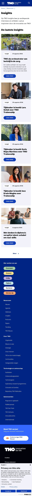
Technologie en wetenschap (13, 368)
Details (3, 487)
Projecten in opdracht (11, 401)
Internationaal (9, 419)
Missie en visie (9, 344)
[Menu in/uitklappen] (3, 3)
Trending (8, 327)
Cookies (7, 457)
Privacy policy (13, 487)
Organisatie (8, 340)
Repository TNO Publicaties (13, 391)
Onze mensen (9, 351)
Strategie (8, 348)
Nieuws (7, 304)
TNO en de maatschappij (12, 355)
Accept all (8, 491)
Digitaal (8, 283)
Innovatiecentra (10, 416)
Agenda (7, 308)
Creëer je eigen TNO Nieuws (16, 438)
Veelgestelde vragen (11, 363)
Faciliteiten (8, 372)
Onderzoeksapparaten (12, 376)
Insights (7, 316)
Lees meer (10, 76)
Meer (15, 253)
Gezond (8, 273)
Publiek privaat (9, 404)
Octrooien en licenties (12, 387)
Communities (9, 359)
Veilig (8, 278)
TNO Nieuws (9, 331)
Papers (7, 323)
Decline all (24, 491)
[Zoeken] (29, 3)
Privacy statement (10, 462)
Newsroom (7, 300)
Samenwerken (8, 397)
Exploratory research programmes (15, 384)
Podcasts (8, 319)
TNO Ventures (9, 412)
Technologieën (9, 380)
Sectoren (9, 288)
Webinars (8, 312)
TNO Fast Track (9, 408)
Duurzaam (9, 268)
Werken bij (9, 293)
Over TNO (7, 336)
